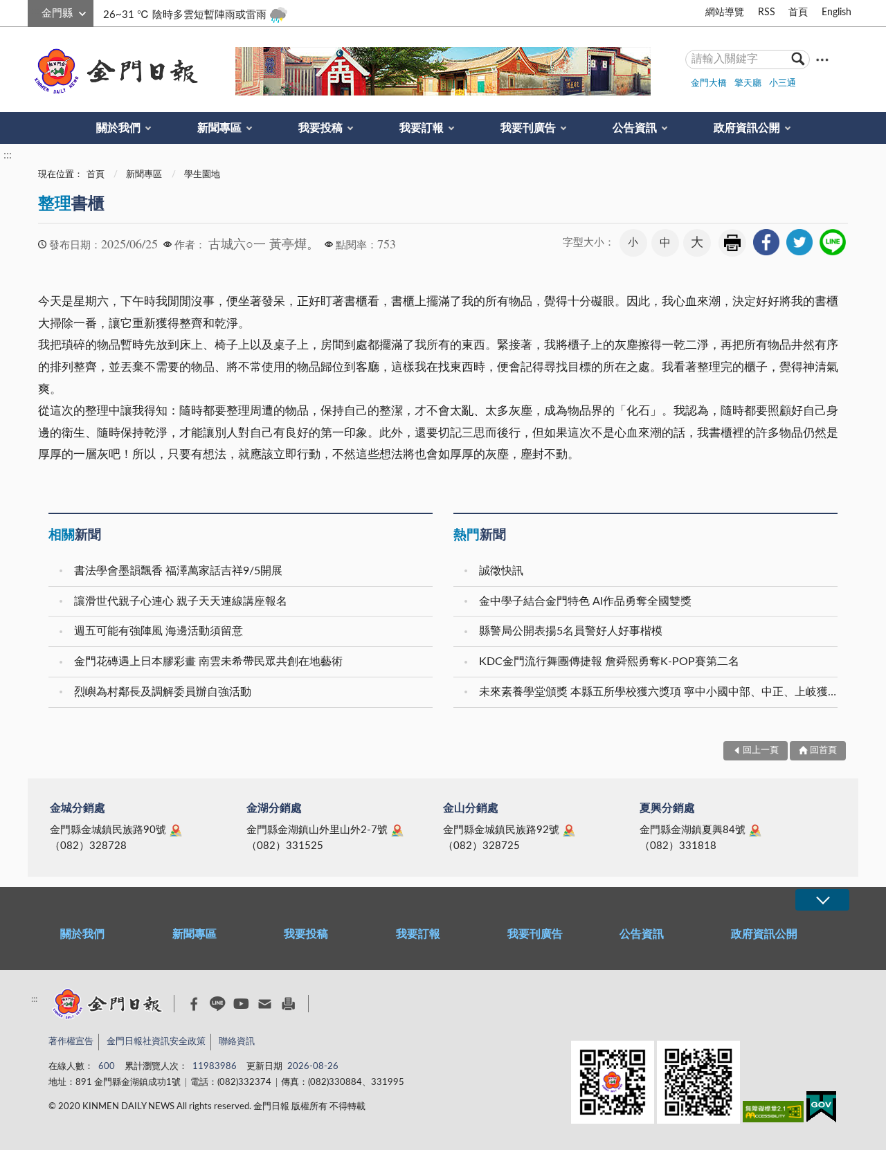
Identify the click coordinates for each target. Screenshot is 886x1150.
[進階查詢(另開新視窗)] (822, 59)
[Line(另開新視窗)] (217, 1003)
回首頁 (823, 750)
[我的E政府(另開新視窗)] (821, 1109)
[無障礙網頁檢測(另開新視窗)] (773, 1114)
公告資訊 (635, 128)
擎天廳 (747, 83)
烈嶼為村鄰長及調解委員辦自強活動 (162, 691)
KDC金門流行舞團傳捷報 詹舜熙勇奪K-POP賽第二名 (609, 661)
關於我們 (118, 128)
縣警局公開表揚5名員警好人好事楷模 (570, 631)
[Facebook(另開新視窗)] (194, 1004)
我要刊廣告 (528, 128)
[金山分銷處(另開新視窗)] (569, 830)
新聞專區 (219, 128)
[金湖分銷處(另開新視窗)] (397, 830)
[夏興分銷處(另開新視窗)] (755, 830)
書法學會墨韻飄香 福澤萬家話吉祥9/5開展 (178, 570)
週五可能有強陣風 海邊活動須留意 (158, 631)
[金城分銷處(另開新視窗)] (176, 830)
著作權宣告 (70, 1041)
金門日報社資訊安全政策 (156, 1041)
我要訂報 (421, 128)
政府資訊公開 (747, 128)
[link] (766, 242)
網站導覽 (724, 12)
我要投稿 (320, 128)
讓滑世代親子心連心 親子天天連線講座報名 (180, 601)
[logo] (113, 71)
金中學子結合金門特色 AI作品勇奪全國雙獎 (585, 601)
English (836, 12)
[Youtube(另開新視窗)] (241, 1003)
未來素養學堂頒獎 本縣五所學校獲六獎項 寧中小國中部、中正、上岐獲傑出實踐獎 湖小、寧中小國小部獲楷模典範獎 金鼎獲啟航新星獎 (660, 691)
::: (35, 11)
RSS (766, 12)
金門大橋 (709, 83)
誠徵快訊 (501, 570)
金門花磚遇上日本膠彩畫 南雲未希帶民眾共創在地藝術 (208, 661)
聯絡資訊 (237, 1041)
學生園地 (202, 174)
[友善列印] (288, 1003)
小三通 (782, 83)
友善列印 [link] (732, 243)
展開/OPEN (822, 900)
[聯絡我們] (264, 1003)
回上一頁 (761, 750)
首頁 (798, 12)
